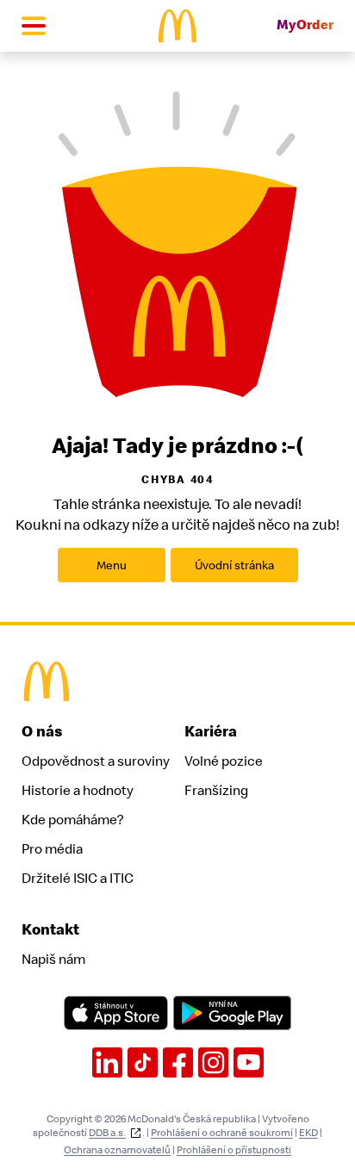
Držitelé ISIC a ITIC (78, 878)
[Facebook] (178, 1062)
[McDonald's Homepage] (178, 26)
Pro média (52, 849)
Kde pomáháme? (72, 820)
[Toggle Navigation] (34, 26)
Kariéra (210, 732)
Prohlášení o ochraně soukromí (222, 1133)
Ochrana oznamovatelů (117, 1150)
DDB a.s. (107, 1133)
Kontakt (50, 930)
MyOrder (305, 25)
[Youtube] (249, 1062)
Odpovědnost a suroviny (96, 761)
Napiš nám (53, 959)
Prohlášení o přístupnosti (234, 1150)
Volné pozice (223, 761)
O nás (42, 732)
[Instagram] (213, 1062)
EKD (308, 1133)
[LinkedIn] (107, 1062)
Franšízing (216, 790)
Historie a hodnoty (78, 790)
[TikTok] (143, 1062)
